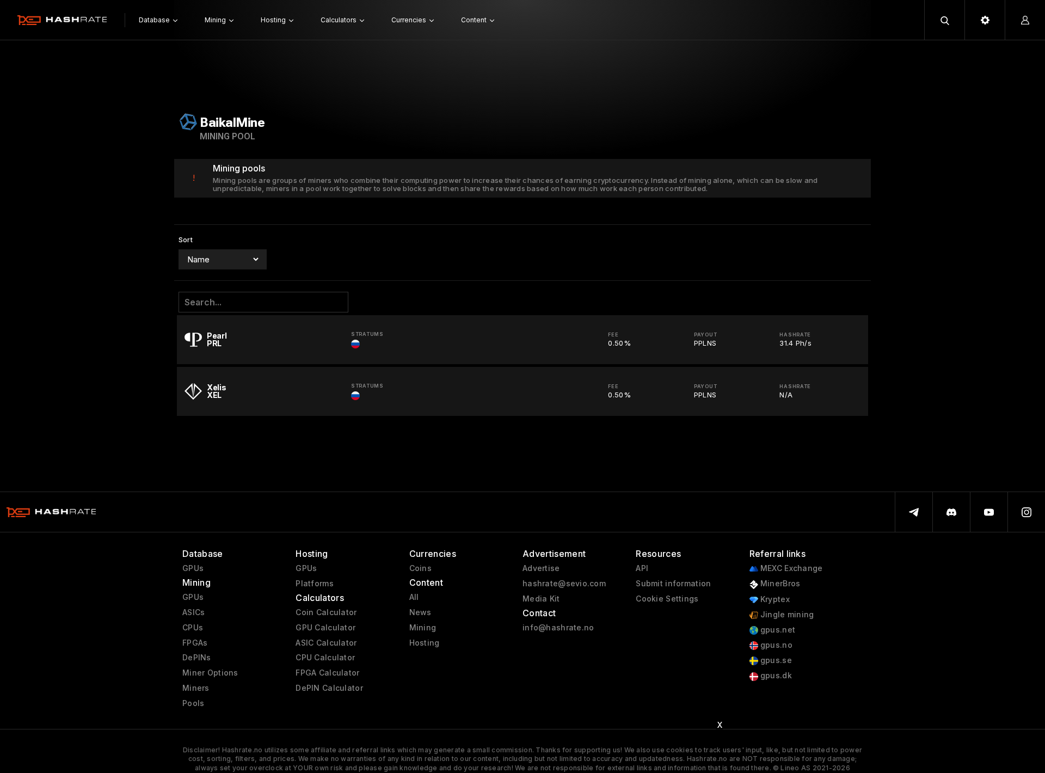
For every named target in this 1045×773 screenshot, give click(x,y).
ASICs (193, 612)
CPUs (192, 627)
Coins (420, 568)
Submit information (673, 583)
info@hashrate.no (558, 627)
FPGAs (194, 643)
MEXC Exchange (790, 568)
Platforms (315, 583)
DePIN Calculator (329, 688)
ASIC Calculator (326, 643)
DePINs (196, 657)
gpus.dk (775, 675)
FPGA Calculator (327, 672)
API (642, 568)
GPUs (193, 568)
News (420, 612)
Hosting (424, 643)
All (414, 597)
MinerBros (779, 583)
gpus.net (777, 629)
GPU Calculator (325, 627)
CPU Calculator (325, 657)
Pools (193, 703)
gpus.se (775, 660)
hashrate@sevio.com (564, 583)
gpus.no (775, 645)
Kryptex (774, 599)
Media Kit (541, 598)
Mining (423, 627)
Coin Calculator (326, 612)
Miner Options (210, 672)
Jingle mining (786, 614)
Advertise (541, 568)
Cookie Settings (667, 598)
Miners (196, 688)
